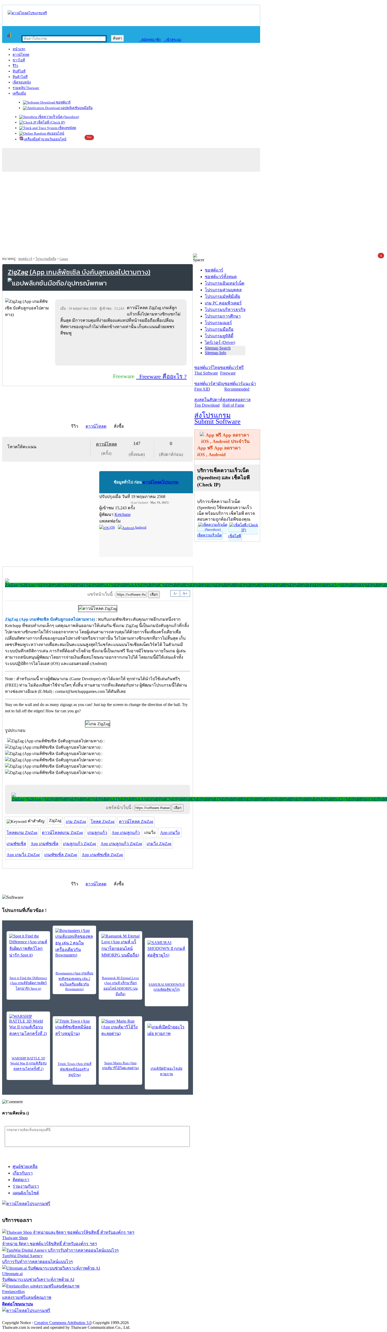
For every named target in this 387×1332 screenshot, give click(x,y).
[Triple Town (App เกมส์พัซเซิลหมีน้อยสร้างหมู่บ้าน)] (74, 1028)
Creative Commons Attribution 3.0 (63, 1322)
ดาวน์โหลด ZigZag (136, 821)
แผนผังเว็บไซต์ (26, 1193)
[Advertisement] (193, 214)
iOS (112, 527)
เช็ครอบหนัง (22, 82)
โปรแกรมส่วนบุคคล (223, 290)
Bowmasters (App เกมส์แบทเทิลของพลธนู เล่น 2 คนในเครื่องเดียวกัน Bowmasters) (74, 981)
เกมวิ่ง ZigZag (159, 843)
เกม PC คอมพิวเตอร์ (223, 303)
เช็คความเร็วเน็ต (209, 535)
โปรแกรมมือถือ (46, 259)
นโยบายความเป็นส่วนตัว (69, 1317)
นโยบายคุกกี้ (108, 1317)
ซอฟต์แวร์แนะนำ (240, 386)
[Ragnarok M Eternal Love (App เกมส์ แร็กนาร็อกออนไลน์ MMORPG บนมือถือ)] (120, 946)
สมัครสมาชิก (150, 40)
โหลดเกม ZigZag (22, 832)
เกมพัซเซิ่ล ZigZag (60, 854)
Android (140, 527)
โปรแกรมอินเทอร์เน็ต (224, 283)
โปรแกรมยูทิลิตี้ (219, 336)
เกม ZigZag (76, 821)
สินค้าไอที (20, 77)
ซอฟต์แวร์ (63, 102)
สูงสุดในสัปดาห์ (208, 402)
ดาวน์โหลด (21, 55)
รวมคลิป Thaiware (26, 88)
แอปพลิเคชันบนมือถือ (76, 108)
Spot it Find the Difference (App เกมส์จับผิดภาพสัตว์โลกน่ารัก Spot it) (28, 983)
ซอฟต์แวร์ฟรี (232, 370)
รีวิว (15, 66)
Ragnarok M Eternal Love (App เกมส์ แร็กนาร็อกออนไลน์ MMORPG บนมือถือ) (120, 986)
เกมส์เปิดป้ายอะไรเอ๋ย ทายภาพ (166, 1071)
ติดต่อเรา (21, 1179)
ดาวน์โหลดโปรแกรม (160, 482)
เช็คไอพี (234, 536)
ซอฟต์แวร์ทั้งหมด (221, 276)
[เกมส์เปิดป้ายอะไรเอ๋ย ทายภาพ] (166, 1031)
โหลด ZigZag (103, 821)
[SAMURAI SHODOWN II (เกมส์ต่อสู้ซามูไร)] (166, 949)
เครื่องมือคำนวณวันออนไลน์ (44, 139)
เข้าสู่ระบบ (172, 40)
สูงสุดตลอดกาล (236, 402)
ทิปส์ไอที (19, 71)
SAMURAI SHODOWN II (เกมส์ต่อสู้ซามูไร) (166, 987)
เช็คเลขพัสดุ (66, 128)
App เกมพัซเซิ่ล (44, 843)
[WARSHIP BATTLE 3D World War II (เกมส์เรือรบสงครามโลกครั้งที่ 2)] (28, 1025)
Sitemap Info (215, 353)
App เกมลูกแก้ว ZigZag (121, 843)
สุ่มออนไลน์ (55, 133)
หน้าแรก (19, 49)
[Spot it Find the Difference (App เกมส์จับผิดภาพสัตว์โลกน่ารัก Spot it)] (28, 946)
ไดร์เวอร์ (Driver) (220, 342)
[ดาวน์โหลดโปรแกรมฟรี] (27, 13)
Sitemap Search (218, 348)
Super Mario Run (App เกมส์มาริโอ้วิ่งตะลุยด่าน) (120, 1065)
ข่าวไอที (19, 60)
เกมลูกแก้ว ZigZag (79, 843)
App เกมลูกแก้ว (126, 832)
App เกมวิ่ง (170, 832)
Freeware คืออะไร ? (161, 376)
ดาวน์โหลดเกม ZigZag (62, 832)
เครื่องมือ (19, 93)
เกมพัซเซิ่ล (16, 843)
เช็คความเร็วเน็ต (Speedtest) (58, 117)
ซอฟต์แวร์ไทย (207, 370)
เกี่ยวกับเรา (23, 1173)
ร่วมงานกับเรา (26, 1186)
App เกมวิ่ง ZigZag (23, 854)
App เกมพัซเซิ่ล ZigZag (102, 854)
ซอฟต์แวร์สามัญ (209, 386)
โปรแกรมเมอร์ (218, 322)
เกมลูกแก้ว (97, 832)
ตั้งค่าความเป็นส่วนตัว (22, 1317)
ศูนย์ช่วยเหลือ (25, 1166)
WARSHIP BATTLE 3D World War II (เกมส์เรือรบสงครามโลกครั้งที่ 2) (28, 1063)
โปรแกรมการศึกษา (223, 316)
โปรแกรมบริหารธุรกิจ (225, 309)
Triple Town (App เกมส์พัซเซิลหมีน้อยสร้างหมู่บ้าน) (74, 1069)
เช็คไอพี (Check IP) (50, 122)
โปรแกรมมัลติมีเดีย (222, 296)
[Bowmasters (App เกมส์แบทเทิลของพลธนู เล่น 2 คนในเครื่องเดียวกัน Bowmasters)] (74, 943)
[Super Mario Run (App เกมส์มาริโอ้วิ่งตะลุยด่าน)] (120, 1028)
